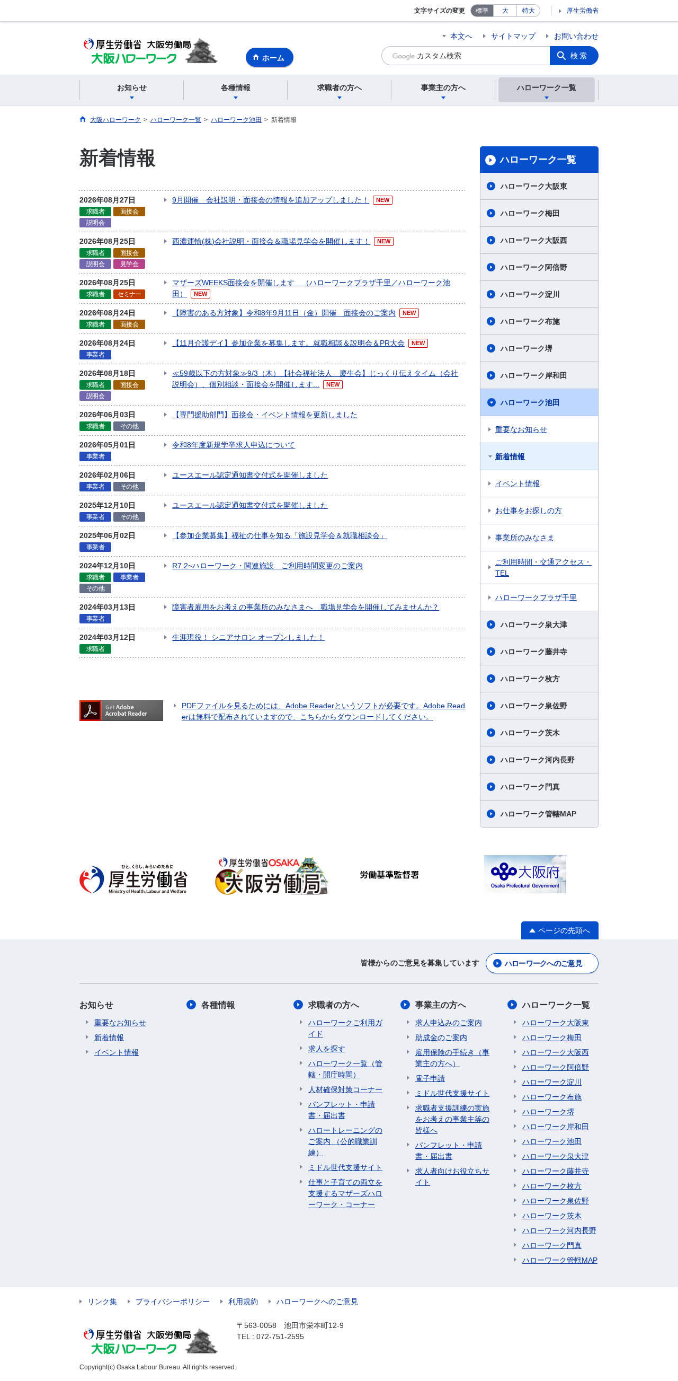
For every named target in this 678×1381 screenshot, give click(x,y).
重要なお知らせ (521, 429)
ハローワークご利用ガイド (345, 1028)
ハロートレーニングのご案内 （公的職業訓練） (345, 1141)
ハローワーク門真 (530, 786)
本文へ (461, 36)
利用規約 (243, 1301)
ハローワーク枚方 (530, 678)
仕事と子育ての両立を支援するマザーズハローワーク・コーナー (345, 1193)
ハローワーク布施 (530, 321)
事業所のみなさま (525, 537)
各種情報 (218, 1004)
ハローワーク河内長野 (538, 759)
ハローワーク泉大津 (534, 624)
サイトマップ (513, 36)
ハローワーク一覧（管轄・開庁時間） (345, 1069)
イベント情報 (517, 483)
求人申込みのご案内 (448, 1022)
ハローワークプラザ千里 (536, 597)
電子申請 (430, 1078)
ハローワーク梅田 (530, 213)
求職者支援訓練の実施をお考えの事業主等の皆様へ (452, 1119)
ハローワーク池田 (530, 402)
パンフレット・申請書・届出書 (341, 1110)
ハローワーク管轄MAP (538, 814)
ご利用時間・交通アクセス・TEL (543, 567)
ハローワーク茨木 (530, 732)
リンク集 (102, 1301)
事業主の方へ (440, 1004)
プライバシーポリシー (173, 1301)
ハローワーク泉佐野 (534, 705)
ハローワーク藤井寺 (534, 651)
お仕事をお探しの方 (528, 510)
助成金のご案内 (441, 1037)
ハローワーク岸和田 (534, 375)
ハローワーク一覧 (538, 159)
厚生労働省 (583, 10)
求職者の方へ (333, 1004)
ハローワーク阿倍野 (534, 267)
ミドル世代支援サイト (345, 1167)
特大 (528, 10)
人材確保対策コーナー (345, 1089)
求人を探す (326, 1048)
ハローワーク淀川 (530, 294)
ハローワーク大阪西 (534, 240)
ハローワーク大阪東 (534, 186)
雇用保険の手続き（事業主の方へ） (452, 1058)
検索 (579, 55)
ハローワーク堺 (526, 348)
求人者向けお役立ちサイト (452, 1176)
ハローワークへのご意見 (543, 963)
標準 (482, 10)
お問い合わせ (576, 36)
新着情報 (510, 456)
